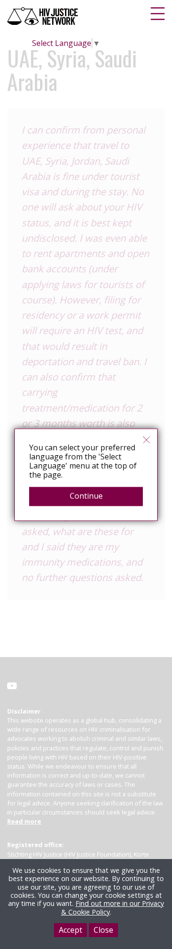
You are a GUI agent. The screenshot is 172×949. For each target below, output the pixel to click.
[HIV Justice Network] (43, 16)
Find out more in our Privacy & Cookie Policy (112, 907)
